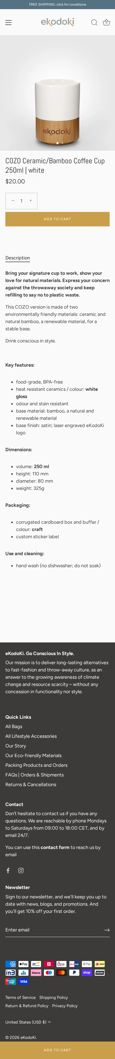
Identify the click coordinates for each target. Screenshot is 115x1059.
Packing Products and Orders (36, 765)
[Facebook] (8, 870)
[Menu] (8, 22)
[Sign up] (107, 930)
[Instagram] (21, 870)
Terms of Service (20, 997)
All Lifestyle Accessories (31, 736)
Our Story (15, 746)
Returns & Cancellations (30, 784)
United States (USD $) (25, 1022)
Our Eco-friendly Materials (33, 755)
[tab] (20, 258)
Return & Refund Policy (26, 1005)
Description (17, 258)
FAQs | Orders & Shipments (34, 775)
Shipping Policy (53, 997)
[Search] (94, 23)
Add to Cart (57, 1050)
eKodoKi (28, 1037)
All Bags (13, 726)
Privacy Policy (65, 1005)
